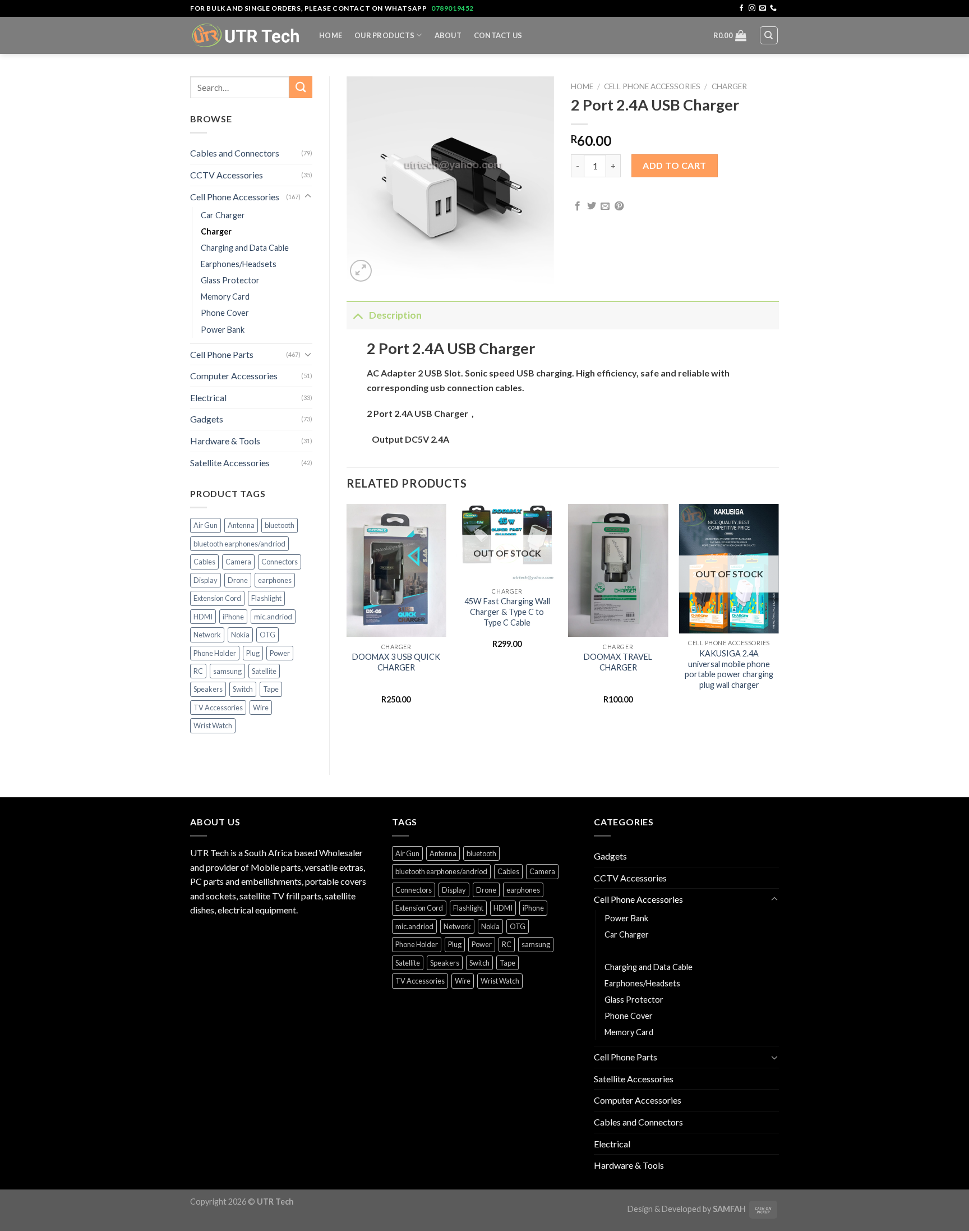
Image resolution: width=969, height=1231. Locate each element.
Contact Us (498, 35)
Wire (261, 707)
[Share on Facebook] (577, 206)
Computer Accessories (234, 375)
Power (280, 653)
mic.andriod (273, 616)
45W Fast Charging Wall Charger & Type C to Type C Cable (507, 611)
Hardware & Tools (225, 440)
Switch (243, 689)
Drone (238, 580)
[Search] (769, 35)
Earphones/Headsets (238, 264)
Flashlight (266, 598)
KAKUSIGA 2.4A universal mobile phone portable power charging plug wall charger (729, 669)
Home (330, 35)
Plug (253, 653)
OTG (267, 634)
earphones (275, 580)
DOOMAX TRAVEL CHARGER (618, 662)
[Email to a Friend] (605, 206)
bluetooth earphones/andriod (239, 543)
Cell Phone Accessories (234, 196)
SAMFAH (729, 1209)
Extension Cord (217, 598)
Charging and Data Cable (245, 247)
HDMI (203, 616)
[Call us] (773, 8)
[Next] (778, 614)
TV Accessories (218, 707)
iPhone (233, 616)
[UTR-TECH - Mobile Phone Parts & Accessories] (246, 35)
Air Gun (205, 525)
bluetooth (279, 525)
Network (207, 634)
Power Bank (222, 329)
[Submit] (300, 87)
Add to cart (674, 165)
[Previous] (347, 614)
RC (198, 671)
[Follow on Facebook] (741, 8)
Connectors (279, 561)
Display (205, 580)
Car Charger (223, 215)
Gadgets (206, 419)
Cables (204, 561)
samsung (227, 671)
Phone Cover (225, 313)
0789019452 (452, 8)
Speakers (208, 689)
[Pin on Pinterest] (619, 206)
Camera (238, 561)
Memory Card (225, 296)
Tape (271, 689)
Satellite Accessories (230, 462)
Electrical (208, 397)
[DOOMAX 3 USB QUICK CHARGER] (396, 570)
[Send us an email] (762, 8)
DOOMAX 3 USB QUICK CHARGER (396, 662)
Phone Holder (214, 653)
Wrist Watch (212, 725)
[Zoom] (361, 271)
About (448, 35)
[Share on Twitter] (591, 206)
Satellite (264, 671)
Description (395, 315)
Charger (216, 231)
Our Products (384, 35)
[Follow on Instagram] (752, 8)
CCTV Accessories (226, 174)
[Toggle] (307, 196)
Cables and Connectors (234, 153)
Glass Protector (230, 280)
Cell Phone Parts (221, 354)
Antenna (241, 525)
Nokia (240, 634)
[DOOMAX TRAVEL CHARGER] (618, 570)
